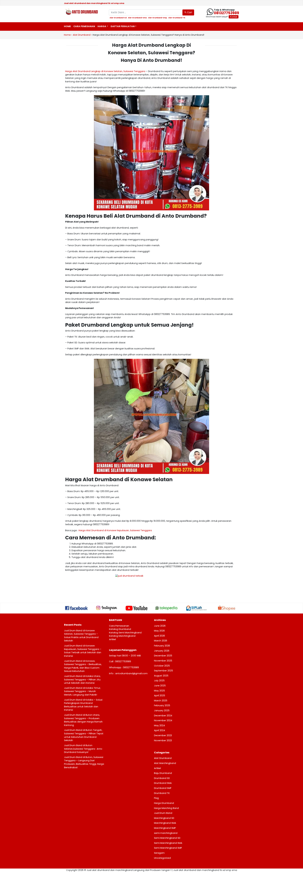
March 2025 (160, 700)
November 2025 (163, 660)
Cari (189, 12)
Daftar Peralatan (123, 26)
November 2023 (163, 740)
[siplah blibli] (196, 608)
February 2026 (162, 645)
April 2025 (159, 695)
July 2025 (159, 680)
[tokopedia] (166, 608)
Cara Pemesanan (84, 26)
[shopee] (226, 608)
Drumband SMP (162, 788)
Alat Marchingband (165, 763)
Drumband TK (162, 793)
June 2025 (160, 685)
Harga (102, 26)
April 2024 (159, 730)
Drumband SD (162, 778)
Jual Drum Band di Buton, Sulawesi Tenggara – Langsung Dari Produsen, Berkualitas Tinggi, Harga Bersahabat (84, 762)
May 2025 (159, 690)
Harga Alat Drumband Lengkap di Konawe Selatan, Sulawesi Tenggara (105, 71)
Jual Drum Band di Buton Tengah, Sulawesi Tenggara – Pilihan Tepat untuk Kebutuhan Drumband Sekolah (83, 735)
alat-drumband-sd (118, 18)
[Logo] (84, 11)
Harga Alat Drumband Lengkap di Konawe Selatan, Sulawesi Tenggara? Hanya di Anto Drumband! (151, 52)
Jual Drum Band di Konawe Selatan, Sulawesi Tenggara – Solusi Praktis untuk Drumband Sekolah (81, 635)
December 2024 (163, 715)
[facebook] (76, 608)
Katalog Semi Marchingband (125, 632)
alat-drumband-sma (137, 18)
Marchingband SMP (165, 828)
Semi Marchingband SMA (168, 843)
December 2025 (163, 655)
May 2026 (159, 630)
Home (67, 26)
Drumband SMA (163, 783)
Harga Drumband (164, 803)
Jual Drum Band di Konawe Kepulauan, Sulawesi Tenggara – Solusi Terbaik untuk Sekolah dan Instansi (82, 651)
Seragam (159, 852)
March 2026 (160, 640)
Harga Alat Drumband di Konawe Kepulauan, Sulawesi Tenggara (115, 530)
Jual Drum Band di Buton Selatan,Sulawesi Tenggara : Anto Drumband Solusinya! (83, 749)
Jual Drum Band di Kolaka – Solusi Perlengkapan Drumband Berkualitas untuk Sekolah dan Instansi (83, 705)
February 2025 (162, 705)
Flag (156, 798)
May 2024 (159, 725)
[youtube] (136, 608)
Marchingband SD (164, 818)
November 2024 (163, 720)
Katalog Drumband (120, 629)
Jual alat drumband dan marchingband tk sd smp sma (94, 3)
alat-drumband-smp (157, 18)
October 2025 (162, 665)
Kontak (233, 16)
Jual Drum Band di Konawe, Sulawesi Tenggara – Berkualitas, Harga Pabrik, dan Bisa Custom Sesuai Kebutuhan (83, 666)
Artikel (112, 639)
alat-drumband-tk (176, 18)
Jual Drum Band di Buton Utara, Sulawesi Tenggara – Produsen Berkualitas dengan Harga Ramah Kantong (83, 720)
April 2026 (159, 635)
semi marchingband (165, 833)
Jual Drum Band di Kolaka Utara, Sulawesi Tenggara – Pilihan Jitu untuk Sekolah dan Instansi (82, 679)
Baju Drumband (163, 773)
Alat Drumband (163, 758)
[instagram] (106, 608)
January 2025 (161, 710)
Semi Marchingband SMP (168, 847)
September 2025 (163, 670)
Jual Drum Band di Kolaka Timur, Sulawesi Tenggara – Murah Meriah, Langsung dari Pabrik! (82, 691)
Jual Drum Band (163, 813)
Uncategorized (162, 858)
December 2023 (163, 735)
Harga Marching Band (166, 808)
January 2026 (161, 650)
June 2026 (160, 625)
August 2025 (161, 675)
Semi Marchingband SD (167, 838)
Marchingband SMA (165, 823)
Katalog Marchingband (122, 635)
